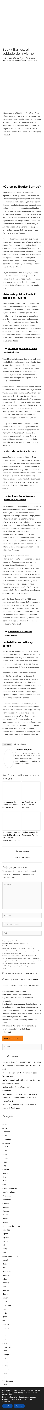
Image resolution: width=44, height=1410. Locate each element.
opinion (5, 1298)
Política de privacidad (29, 973)
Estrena (5, 1241)
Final (4, 1253)
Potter (4, 1313)
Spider (4, 1343)
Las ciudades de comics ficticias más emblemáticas (10, 804)
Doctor (5, 1215)
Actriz (4, 1128)
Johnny (5, 1279)
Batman (5, 1158)
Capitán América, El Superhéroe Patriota (30, 833)
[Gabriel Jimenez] (9, 758)
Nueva (5, 1294)
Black (4, 1162)
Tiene (4, 1373)
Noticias (5, 1290)
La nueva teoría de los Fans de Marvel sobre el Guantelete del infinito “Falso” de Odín (11, 836)
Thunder (5, 1370)
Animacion (6, 1139)
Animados (6, 1143)
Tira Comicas (7, 1381)
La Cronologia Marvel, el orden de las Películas (30, 804)
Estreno (5, 1245)
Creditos (5, 1203)
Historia (5, 1268)
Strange (5, 1355)
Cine (4, 1177)
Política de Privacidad (29, 979)
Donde (5, 1219)
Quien (4, 1317)
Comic (4, 1181)
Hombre (5, 1275)
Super (4, 1358)
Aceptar (7, 1406)
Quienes (5, 1321)
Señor (4, 1332)
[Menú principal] (21, 18)
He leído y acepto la (22, 973)
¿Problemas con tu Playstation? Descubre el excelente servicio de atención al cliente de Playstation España (19, 1097)
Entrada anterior (22, 851)
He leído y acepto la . (21, 979)
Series (4, 1339)
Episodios (6, 1230)
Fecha (4, 1249)
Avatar (5, 1154)
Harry (4, 1264)
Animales (6, 1147)
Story (4, 1351)
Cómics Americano (26, 58)
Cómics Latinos (8, 1192)
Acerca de (7, 744)
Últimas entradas (20, 744)
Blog (4, 1166)
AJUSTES (6, 1401)
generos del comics (10, 1256)
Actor (4, 1124)
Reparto (5, 1324)
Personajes (16, 60)
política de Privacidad (27, 956)
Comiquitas (6, 1196)
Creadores (6, 1200)
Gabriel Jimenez (23, 749)
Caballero (6, 1170)
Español (5, 1237)
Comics (5, 1185)
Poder (4, 1309)
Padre (4, 1302)
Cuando (5, 1207)
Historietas (6, 60)
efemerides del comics (11, 1226)
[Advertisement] (22, 88)
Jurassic (5, 1283)
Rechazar (19, 1406)
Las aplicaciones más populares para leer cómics (22, 1062)
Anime (4, 1151)
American (6, 1132)
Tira (4, 1377)
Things (5, 1366)
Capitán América (32, 113)
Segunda (5, 1328)
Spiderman (6, 1347)
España (5, 1234)
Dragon (5, 1222)
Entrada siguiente (22, 857)
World (4, 1385)
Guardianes (6, 1260)
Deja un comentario (10, 58)
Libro (4, 1287)
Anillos (4, 1136)
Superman (6, 1362)
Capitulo (5, 1173)
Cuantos (5, 1211)
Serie (4, 1336)
